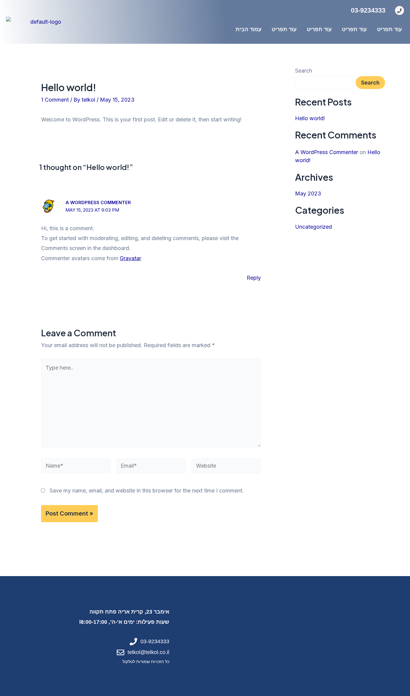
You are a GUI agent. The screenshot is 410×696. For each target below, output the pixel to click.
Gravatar (130, 258)
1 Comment (55, 100)
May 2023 (308, 193)
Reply (254, 278)
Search (303, 70)
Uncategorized (313, 227)
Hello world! (310, 118)
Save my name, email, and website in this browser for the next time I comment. (147, 490)
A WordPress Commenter (98, 202)
